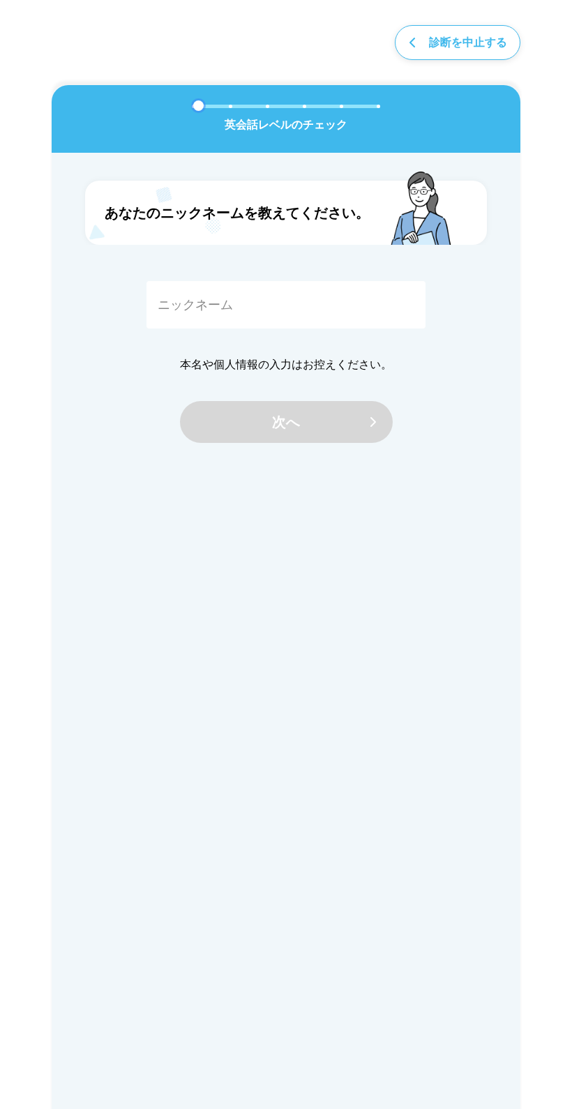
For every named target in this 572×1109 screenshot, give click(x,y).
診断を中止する (468, 42)
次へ (286, 422)
